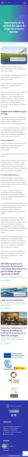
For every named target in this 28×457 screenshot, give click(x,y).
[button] (24, 3)
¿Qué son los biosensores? (12, 300)
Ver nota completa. (6, 280)
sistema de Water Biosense (16, 178)
